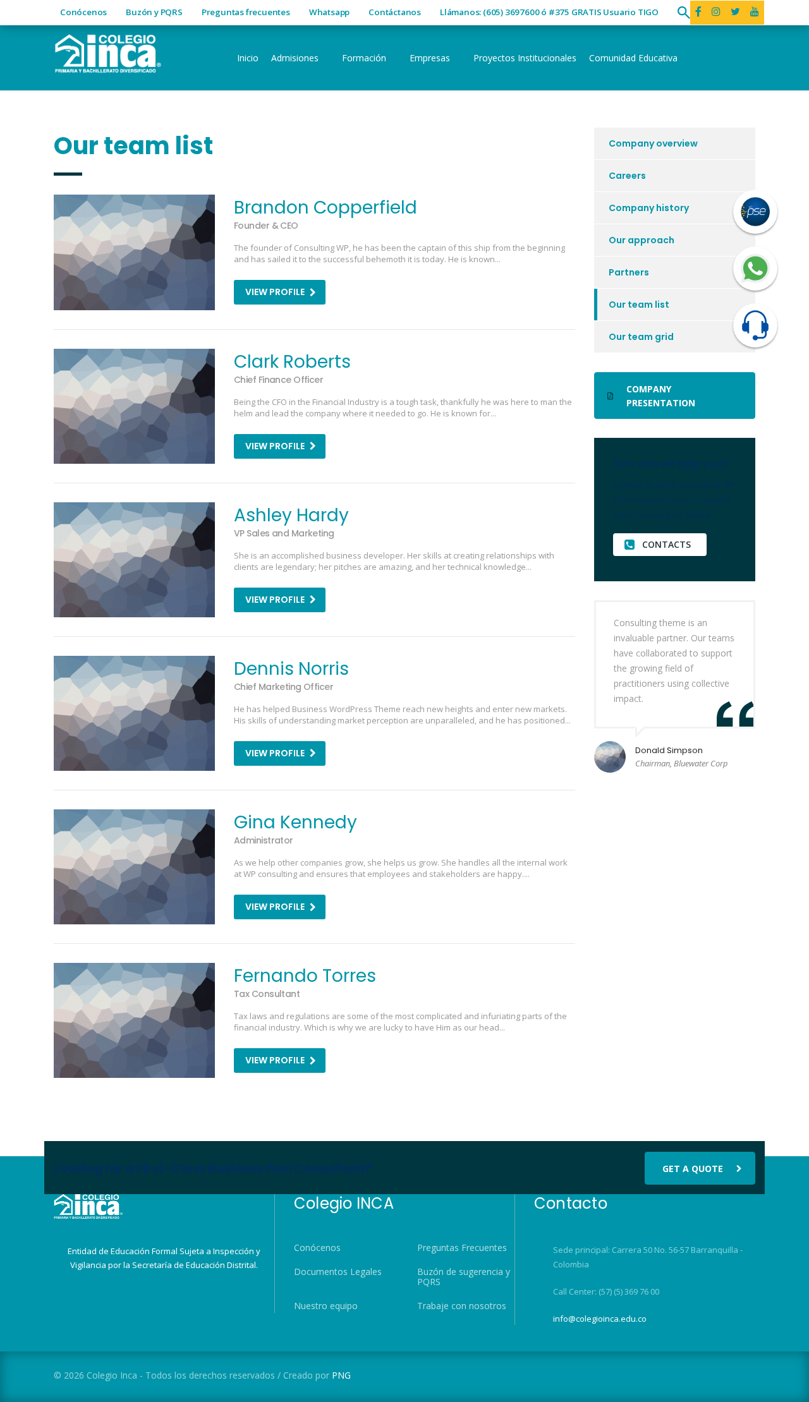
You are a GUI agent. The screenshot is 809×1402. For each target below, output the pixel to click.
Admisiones (295, 58)
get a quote (692, 1169)
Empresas (430, 58)
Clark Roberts (292, 361)
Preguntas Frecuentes (462, 1248)
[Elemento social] (716, 12)
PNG (341, 1375)
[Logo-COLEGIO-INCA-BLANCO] (107, 52)
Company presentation (660, 396)
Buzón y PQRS (154, 12)
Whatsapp (329, 12)
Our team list (639, 304)
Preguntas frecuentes (246, 12)
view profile (275, 292)
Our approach (641, 240)
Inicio (248, 58)
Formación (364, 58)
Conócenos (83, 12)
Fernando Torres (305, 976)
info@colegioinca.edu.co (600, 1318)
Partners (629, 272)
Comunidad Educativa (633, 58)
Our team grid (641, 336)
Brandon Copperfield (325, 207)
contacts (666, 544)
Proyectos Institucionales (524, 58)
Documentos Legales (338, 1272)
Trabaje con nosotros (461, 1306)
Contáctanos (394, 12)
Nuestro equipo (326, 1306)
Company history (649, 208)
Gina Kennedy (295, 822)
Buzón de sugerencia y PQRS (463, 1277)
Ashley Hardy (291, 515)
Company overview (653, 143)
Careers (627, 175)
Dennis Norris (291, 668)
